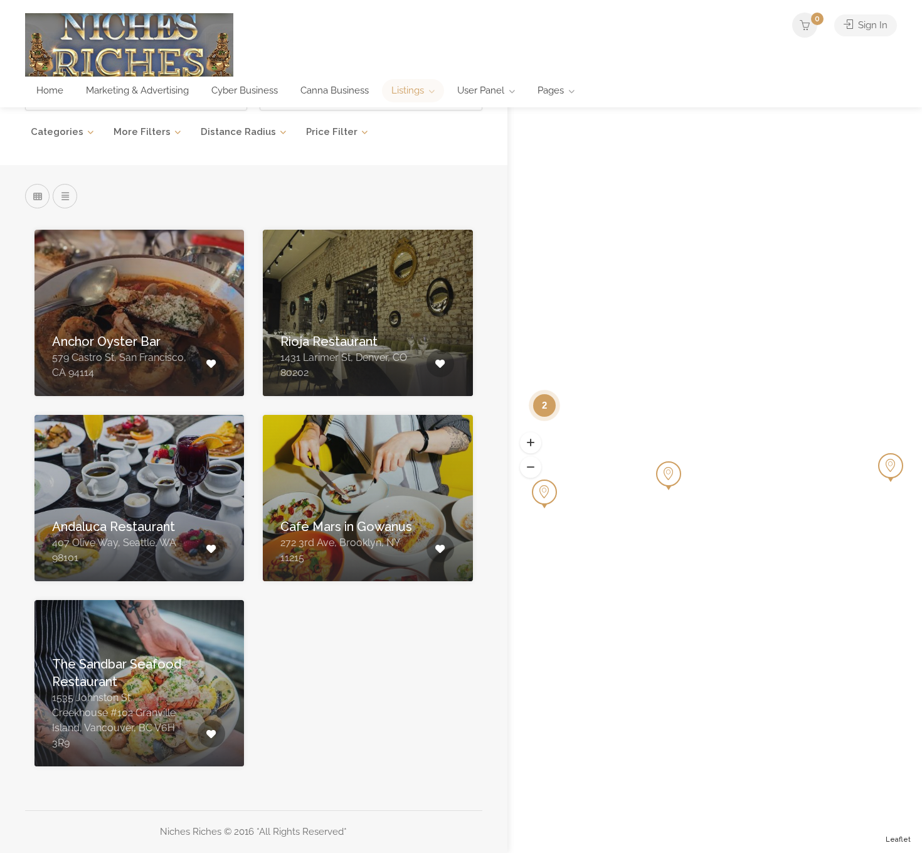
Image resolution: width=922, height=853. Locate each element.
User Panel (480, 90)
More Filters (142, 131)
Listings (407, 90)
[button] (530, 442)
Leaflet (898, 839)
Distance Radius (238, 131)
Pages (551, 90)
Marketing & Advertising (137, 90)
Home (49, 90)
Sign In (872, 25)
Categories (57, 131)
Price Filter (332, 131)
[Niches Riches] (129, 44)
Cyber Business (244, 90)
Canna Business (334, 90)
